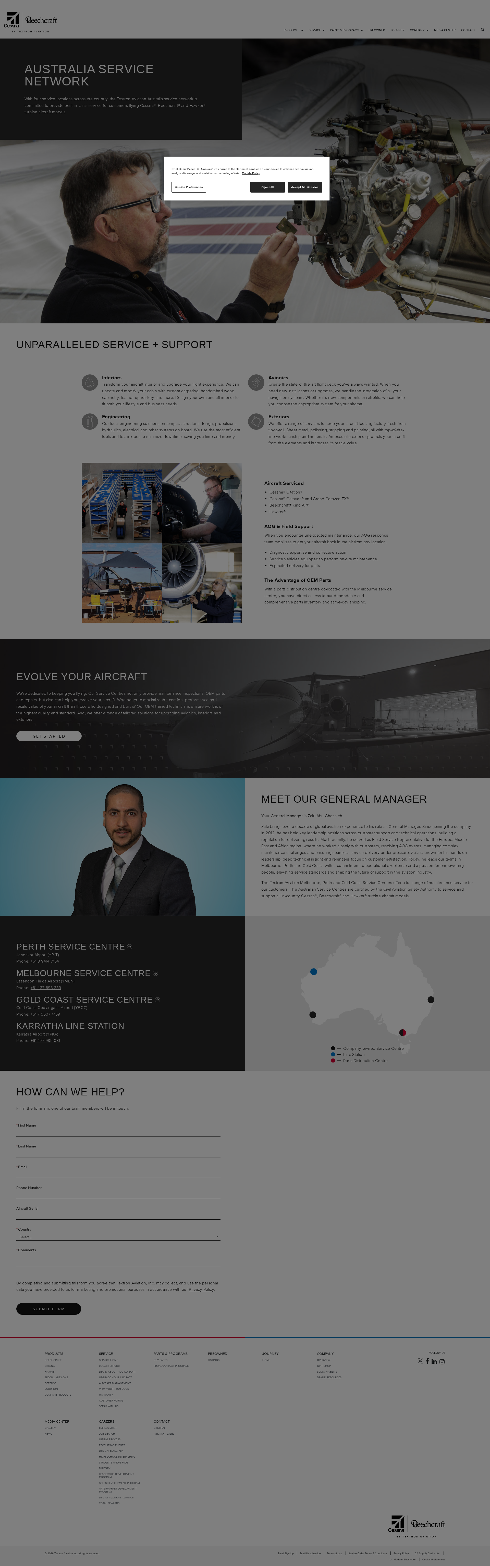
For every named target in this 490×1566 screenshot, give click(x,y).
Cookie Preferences (189, 186)
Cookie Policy (251, 173)
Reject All (267, 186)
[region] (247, 178)
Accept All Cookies (304, 186)
